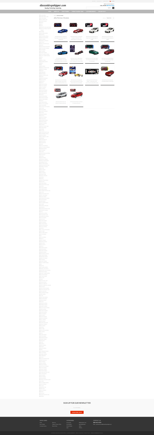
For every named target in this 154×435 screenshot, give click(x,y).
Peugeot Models (44, 306)
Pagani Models (43, 300)
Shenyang (43, 340)
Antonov (42, 42)
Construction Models (45, 106)
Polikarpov (43, 315)
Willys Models (43, 390)
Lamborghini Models (45, 216)
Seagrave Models (44, 337)
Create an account (48, 1)
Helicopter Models (44, 180)
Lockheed (43, 231)
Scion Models (43, 336)
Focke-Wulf (43, 154)
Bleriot (42, 70)
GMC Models (43, 169)
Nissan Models (44, 282)
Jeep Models (43, 201)
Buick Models (43, 87)
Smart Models (43, 348)
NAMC (42, 279)
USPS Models (43, 376)
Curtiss (42, 112)
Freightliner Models (45, 160)
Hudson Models (44, 187)
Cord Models (43, 109)
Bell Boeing (43, 66)
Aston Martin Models (45, 48)
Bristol (42, 82)
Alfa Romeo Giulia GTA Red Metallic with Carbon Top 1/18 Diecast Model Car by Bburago (107, 60)
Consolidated (43, 105)
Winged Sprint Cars (44, 16)
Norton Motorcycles (45, 289)
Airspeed (42, 31)
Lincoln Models (44, 226)
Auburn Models (44, 52)
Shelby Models (44, 339)
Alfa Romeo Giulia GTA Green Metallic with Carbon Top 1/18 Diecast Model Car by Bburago (92, 60)
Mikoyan (42, 265)
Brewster (42, 81)
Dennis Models (44, 121)
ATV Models (43, 51)
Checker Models (44, 96)
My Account (99, 1)
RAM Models (43, 321)
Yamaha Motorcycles (45, 394)
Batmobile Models (44, 61)
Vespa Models (43, 378)
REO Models (43, 325)
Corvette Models (44, 111)
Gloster (42, 168)
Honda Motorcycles (45, 184)
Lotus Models (43, 234)
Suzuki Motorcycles (45, 358)
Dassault (42, 115)
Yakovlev (42, 393)
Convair (42, 108)
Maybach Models (44, 250)
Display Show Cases (45, 126)
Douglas (42, 130)
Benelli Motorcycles (45, 67)
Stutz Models (43, 352)
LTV (41, 235)
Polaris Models (44, 312)
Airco (42, 25)
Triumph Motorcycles (45, 372)
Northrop (43, 286)
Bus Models (43, 88)
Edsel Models (43, 135)
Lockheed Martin (44, 232)
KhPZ (42, 211)
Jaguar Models (44, 199)
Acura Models (43, 18)
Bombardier (43, 72)
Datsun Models (44, 117)
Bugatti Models (44, 85)
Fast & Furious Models (45, 147)
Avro (42, 57)
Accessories (43, 15)
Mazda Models (43, 252)
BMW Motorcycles (44, 75)
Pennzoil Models (44, 303)
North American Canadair (46, 285)
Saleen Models (44, 334)
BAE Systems (43, 60)
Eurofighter (43, 142)
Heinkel (42, 178)
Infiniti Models (43, 196)
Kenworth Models (44, 210)
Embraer (42, 138)
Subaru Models (44, 354)
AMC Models (43, 39)
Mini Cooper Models (45, 262)
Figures (42, 151)
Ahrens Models (44, 21)
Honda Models (43, 183)
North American (44, 283)
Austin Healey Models (45, 54)
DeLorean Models (44, 120)
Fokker (42, 156)
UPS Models (43, 375)
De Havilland (43, 118)
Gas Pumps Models (44, 163)
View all (80, 427)
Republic (42, 327)
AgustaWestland (44, 19)
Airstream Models (44, 33)
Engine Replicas (44, 139)
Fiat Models (43, 150)
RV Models (43, 331)
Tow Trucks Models (45, 366)
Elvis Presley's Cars (44, 136)
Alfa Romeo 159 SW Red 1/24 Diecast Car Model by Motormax (76, 102)
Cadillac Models (44, 90)
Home (55, 15)
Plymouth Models (44, 310)
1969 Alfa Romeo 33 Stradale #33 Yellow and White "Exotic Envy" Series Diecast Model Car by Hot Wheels (76, 81)
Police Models (43, 313)
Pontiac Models (44, 316)
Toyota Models (44, 367)
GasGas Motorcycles (45, 165)
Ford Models (43, 157)
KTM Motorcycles (44, 214)
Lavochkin (43, 219)
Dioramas (42, 124)
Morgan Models (44, 271)
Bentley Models (44, 69)
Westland (43, 388)
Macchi (42, 238)
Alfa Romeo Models (44, 36)
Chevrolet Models (44, 97)
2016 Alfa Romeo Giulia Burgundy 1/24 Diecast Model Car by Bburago (107, 81)
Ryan (42, 333)
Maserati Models (44, 247)
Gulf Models (43, 172)
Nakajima (42, 277)
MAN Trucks (43, 244)
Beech (42, 63)
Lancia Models (43, 217)
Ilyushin (42, 192)
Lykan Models (43, 237)
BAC (41, 58)
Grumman (42, 171)
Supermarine (43, 355)
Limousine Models (44, 225)
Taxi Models (43, 361)
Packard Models (44, 298)
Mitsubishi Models (44, 267)
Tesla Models (43, 363)
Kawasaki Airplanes (44, 205)
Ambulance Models (44, 37)
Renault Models (44, 324)
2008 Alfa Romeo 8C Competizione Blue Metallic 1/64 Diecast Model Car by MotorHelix (61, 38)
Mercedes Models (44, 256)
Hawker (42, 177)
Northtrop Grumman (45, 288)
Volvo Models (43, 384)
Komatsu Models (44, 213)
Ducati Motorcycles (45, 132)
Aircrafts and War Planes (46, 27)
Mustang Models (44, 274)
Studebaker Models (45, 351)
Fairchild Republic (44, 145)
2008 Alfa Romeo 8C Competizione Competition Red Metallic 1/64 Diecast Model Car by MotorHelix (76, 38)
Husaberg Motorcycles (45, 190)
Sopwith (42, 346)
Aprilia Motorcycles (45, 43)
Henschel (42, 181)
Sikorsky (42, 343)
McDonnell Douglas (45, 253)
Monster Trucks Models (45, 270)
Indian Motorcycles (45, 193)
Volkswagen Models (45, 382)
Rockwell (43, 328)
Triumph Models (44, 370)
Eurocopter (43, 141)
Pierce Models (43, 309)
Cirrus (42, 100)
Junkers (42, 204)
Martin (42, 246)
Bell (41, 64)
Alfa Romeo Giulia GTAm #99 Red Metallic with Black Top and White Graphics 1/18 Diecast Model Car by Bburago (61, 82)
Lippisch (42, 228)
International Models (45, 198)
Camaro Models (44, 91)
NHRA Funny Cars (44, 280)
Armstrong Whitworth (45, 46)
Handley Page (43, 174)
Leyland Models (44, 223)
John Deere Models (44, 202)
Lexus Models (43, 222)
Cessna (42, 94)
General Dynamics (44, 166)
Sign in (41, 1)
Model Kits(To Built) (44, 268)
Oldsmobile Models (44, 292)
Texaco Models (44, 364)
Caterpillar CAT (44, 93)
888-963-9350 (110, 5)
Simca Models (43, 345)
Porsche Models (44, 318)
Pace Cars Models (44, 297)
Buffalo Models (44, 84)
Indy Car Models (44, 195)
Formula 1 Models (44, 159)
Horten (42, 186)
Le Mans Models (44, 220)
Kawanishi (43, 207)
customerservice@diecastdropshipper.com (104, 424)
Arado (42, 45)
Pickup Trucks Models (45, 307)
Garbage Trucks (44, 162)
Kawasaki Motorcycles (45, 208)
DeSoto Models (44, 123)
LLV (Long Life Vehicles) (45, 229)
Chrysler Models (44, 99)
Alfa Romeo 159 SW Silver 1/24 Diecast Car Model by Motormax (60, 102)
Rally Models (43, 319)
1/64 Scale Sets (43, 291)
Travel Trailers (44, 369)
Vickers (42, 381)
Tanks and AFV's (44, 360)
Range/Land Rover (44, 322)
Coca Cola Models (44, 103)
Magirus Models (44, 241)
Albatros (42, 34)
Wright (42, 391)
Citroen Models (44, 102)
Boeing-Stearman (44, 78)
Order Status (105, 1)
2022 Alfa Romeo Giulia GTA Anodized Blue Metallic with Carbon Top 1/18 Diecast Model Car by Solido (61, 60)
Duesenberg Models (45, 133)
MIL (41, 264)
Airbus (42, 22)
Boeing (42, 76)
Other (42, 295)
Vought (42, 385)
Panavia (42, 301)
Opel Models (43, 294)
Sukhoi (42, 357)
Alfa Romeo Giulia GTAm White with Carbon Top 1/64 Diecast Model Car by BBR (92, 38)
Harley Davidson (44, 175)
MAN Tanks (43, 243)
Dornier (42, 129)
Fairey (42, 144)
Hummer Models (44, 189)
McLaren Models (44, 255)
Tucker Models (44, 373)
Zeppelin (42, 396)
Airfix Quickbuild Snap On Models (46, 29)
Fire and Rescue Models (45, 153)
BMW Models (43, 73)
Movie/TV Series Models (45, 273)
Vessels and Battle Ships (45, 379)
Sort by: (104, 18)
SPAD (41, 349)
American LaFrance (44, 40)
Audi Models (43, 49)
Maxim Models (43, 249)
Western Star (43, 387)
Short (42, 342)
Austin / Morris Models (45, 55)
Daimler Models (44, 114)
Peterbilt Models (44, 304)
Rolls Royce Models (45, 330)
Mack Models (43, 240)
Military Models (44, 261)
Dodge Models (43, 127)
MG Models (43, 259)
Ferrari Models (44, 148)
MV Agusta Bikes (44, 276)
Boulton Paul (43, 79)
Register (93, 1)
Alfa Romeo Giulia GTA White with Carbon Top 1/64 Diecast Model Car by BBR (107, 38)
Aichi (42, 24)
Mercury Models (44, 258)
